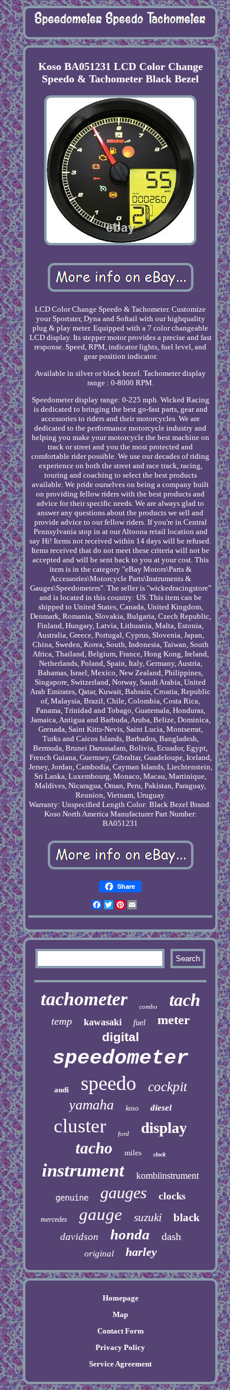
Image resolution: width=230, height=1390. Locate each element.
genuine (71, 1197)
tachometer (84, 998)
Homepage (121, 1298)
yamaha (91, 1104)
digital (120, 1037)
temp (61, 1021)
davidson (79, 1236)
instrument (83, 1170)
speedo (108, 1083)
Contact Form (120, 1330)
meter (173, 1019)
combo (148, 1006)
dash (171, 1236)
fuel (139, 1022)
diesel (161, 1107)
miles (133, 1152)
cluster (80, 1125)
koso (132, 1108)
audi (61, 1089)
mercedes (54, 1219)
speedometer (120, 1058)
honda (130, 1234)
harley (141, 1251)
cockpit (167, 1086)
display (164, 1127)
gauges (123, 1193)
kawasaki (102, 1022)
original (99, 1253)
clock (159, 1154)
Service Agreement (120, 1363)
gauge (100, 1214)
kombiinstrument (167, 1176)
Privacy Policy (120, 1347)
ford (123, 1133)
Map (120, 1314)
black (186, 1217)
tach (185, 999)
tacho (94, 1148)
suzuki (148, 1217)
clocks (172, 1196)
